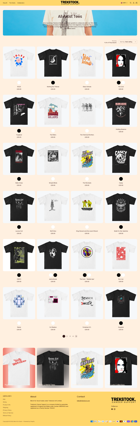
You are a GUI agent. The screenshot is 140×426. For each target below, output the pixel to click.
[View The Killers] (53, 111)
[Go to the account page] (133, 2)
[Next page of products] (76, 336)
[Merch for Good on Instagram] (114, 409)
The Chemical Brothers (87, 135)
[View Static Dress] (19, 159)
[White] (19, 82)
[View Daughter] (121, 303)
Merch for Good (17, 421)
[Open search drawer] (130, 2)
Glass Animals (87, 86)
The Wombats (87, 183)
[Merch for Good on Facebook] (112, 409)
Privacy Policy (7, 410)
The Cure (121, 86)
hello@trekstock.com (83, 401)
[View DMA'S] (19, 255)
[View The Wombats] (87, 159)
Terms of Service (8, 413)
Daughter (121, 327)
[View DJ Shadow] (53, 303)
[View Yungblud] (19, 111)
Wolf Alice (53, 231)
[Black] (53, 82)
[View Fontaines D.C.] (87, 303)
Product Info (6, 405)
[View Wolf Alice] (53, 207)
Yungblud (19, 135)
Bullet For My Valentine (121, 231)
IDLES (19, 86)
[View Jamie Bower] (53, 255)
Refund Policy (7, 415)
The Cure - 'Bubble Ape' (87, 279)
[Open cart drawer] (136, 2)
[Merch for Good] (70, 3)
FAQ (4, 399)
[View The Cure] (121, 63)
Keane (19, 327)
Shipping (5, 407)
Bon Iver (121, 279)
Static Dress (19, 183)
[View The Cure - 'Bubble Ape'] (87, 255)
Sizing (5, 402)
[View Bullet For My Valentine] (121, 207)
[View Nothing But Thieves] (53, 63)
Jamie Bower (53, 279)
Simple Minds (53, 183)
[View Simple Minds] (53, 159)
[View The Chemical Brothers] (87, 111)
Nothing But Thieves (53, 86)
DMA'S (19, 279)
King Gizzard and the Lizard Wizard (87, 231)
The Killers (53, 135)
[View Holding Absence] (121, 111)
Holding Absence (121, 129)
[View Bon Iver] (121, 255)
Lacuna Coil (19, 231)
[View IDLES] (19, 63)
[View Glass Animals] (87, 63)
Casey (121, 183)
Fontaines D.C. (87, 327)
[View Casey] (121, 159)
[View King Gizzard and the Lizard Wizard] (87, 207)
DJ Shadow (53, 327)
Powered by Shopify (29, 421)
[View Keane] (19, 303)
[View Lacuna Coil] (19, 207)
